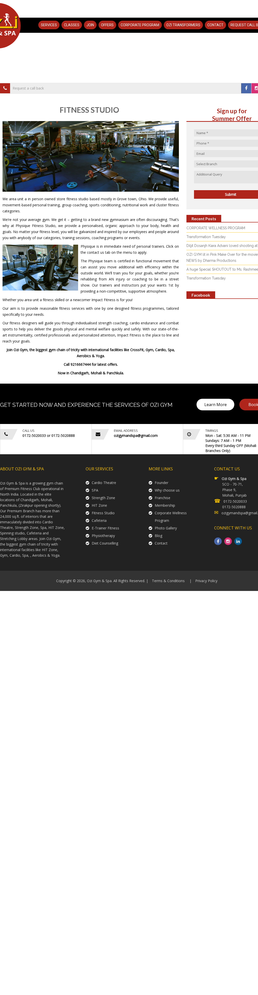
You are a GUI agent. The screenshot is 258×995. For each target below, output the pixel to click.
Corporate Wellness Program (171, 516)
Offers (107, 25)
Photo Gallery (166, 528)
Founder (161, 482)
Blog (158, 535)
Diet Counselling (105, 543)
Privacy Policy (206, 580)
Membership (165, 505)
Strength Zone (103, 497)
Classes (71, 25)
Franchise (162, 497)
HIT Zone (99, 505)
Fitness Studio (103, 512)
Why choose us (167, 490)
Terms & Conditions (168, 580)
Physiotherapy (103, 535)
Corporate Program (140, 25)
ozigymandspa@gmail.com (136, 435)
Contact (215, 25)
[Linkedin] (238, 541)
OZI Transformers (183, 25)
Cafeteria (99, 520)
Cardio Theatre (104, 482)
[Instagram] (228, 541)
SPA (95, 490)
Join (90, 25)
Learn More (215, 404)
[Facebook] (246, 88)
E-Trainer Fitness (105, 528)
